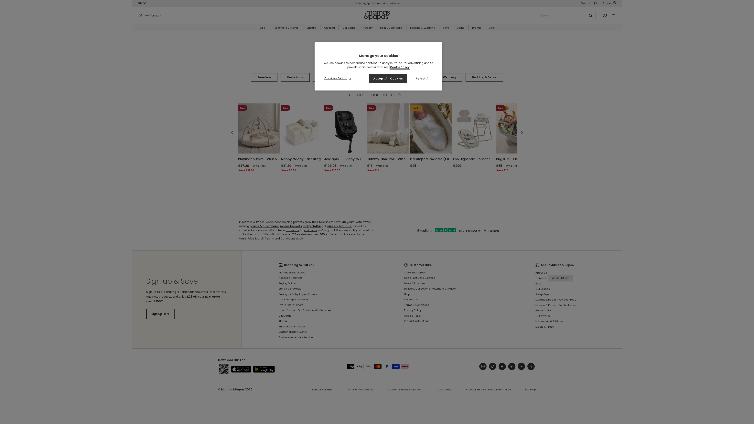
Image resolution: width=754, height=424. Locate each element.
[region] (378, 66)
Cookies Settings (337, 78)
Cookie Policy (399, 67)
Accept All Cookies (388, 78)
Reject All (423, 78)
